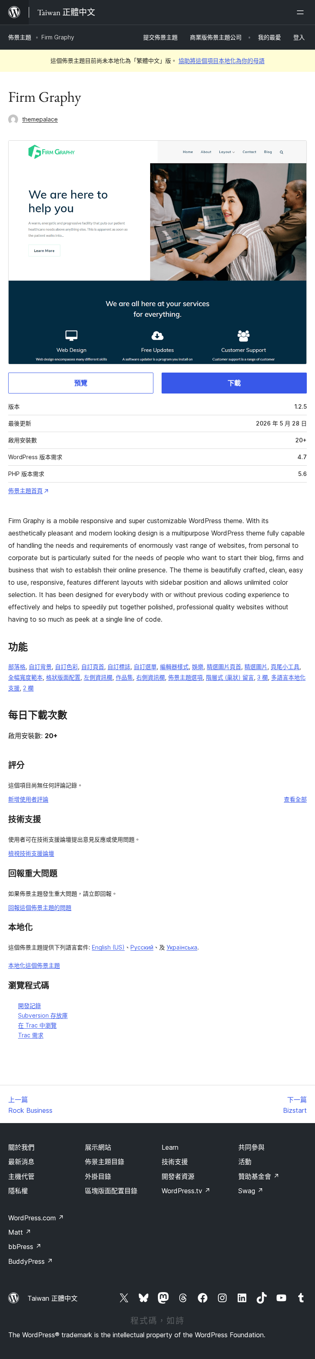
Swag (250, 1191)
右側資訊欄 (150, 677)
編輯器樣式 (174, 666)
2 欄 (28, 687)
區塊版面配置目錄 (111, 1191)
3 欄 (262, 677)
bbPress (24, 1246)
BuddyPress (30, 1261)
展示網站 (98, 1147)
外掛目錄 (98, 1176)
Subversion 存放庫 (43, 1015)
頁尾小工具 (285, 666)
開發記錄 (29, 1005)
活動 (244, 1162)
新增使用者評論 (28, 799)
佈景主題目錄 (104, 1162)
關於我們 (21, 1147)
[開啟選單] (302, 12)
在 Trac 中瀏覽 (37, 1025)
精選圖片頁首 (224, 666)
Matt (19, 1232)
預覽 (80, 383)
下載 (234, 383)
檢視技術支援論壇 (31, 853)
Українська (182, 947)
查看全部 (295, 799)
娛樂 (197, 666)
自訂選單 (145, 666)
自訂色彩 (66, 666)
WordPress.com (36, 1218)
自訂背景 (40, 666)
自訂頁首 (92, 666)
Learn (170, 1147)
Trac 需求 (30, 1035)
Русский (141, 947)
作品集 (124, 677)
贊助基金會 (258, 1176)
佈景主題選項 (185, 677)
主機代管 (21, 1176)
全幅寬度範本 (25, 677)
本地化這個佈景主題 (34, 965)
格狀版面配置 (63, 677)
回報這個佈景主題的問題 (39, 907)
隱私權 (18, 1191)
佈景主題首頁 (25, 490)
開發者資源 (178, 1176)
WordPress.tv (186, 1191)
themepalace (40, 119)
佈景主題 (19, 37)
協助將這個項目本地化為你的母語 (221, 60)
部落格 (16, 666)
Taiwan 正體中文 (52, 1298)
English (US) (108, 947)
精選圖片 (255, 666)
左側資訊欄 (98, 677)
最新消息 (21, 1162)
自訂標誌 (118, 666)
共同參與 (251, 1147)
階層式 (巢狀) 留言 (230, 677)
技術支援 (175, 1162)
